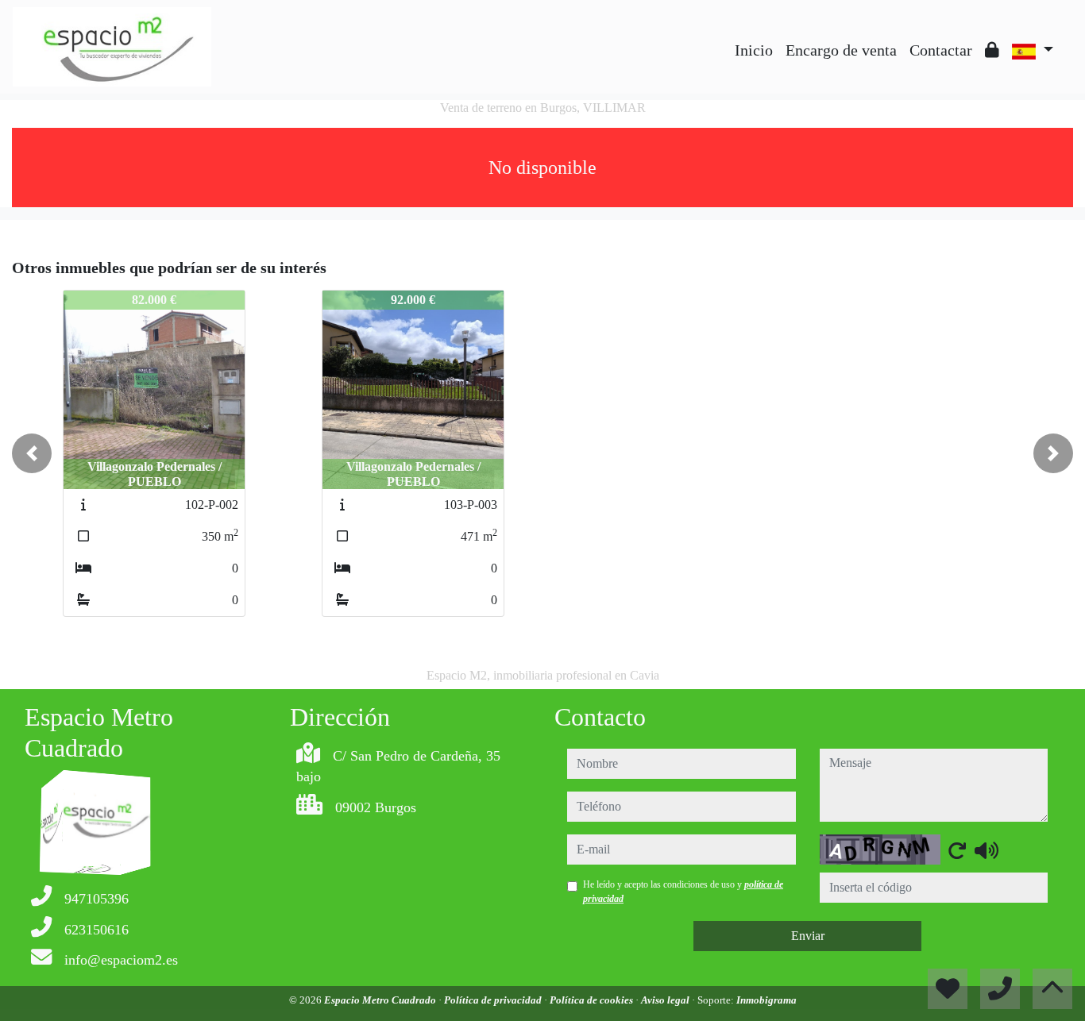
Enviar (807, 935)
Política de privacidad (494, 1000)
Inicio (754, 50)
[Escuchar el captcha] (986, 850)
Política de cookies (592, 1000)
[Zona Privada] (992, 50)
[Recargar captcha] (957, 850)
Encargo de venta (841, 50)
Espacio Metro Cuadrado (381, 1000)
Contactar (940, 50)
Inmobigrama (766, 1000)
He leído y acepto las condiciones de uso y (683, 891)
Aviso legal (666, 1000)
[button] (32, 453)
